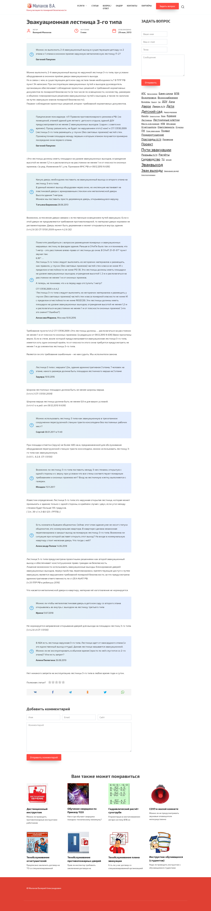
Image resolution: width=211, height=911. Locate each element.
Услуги (80, 6)
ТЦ (163, 159)
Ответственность (166, 127)
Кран (163, 116)
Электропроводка (148, 175)
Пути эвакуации (156, 149)
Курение (171, 115)
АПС (143, 93)
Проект (147, 144)
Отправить (151, 82)
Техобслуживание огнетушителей (38, 859)
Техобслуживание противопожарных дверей (84, 859)
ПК (143, 130)
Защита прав (155, 116)
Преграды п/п (151, 139)
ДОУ (164, 101)
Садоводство (150, 159)
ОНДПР (119, 6)
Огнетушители (148, 127)
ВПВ (176, 93)
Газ (159, 102)
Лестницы (146, 120)
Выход (154, 102)
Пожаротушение (152, 134)
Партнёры (147, 6)
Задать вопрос (167, 6)
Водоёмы (145, 102)
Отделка (179, 127)
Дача (172, 101)
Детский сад (151, 111)
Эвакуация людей (171, 171)
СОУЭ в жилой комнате (163, 808)
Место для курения (150, 124)
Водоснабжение (168, 97)
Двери (146, 106)
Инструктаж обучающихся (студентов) (166, 858)
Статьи (94, 6)
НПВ (163, 123)
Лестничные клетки (166, 120)
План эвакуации (153, 131)
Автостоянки (152, 94)
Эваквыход (152, 164)
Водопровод (148, 97)
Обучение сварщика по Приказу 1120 (82, 810)
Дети (170, 106)
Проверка (167, 139)
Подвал (165, 130)
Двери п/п (158, 106)
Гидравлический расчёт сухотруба (123, 810)
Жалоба (144, 116)
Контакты (132, 6)
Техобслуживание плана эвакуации (124, 859)
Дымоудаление (170, 112)
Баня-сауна (166, 93)
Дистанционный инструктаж (37, 810)
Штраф (169, 160)
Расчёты (164, 154)
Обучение (171, 123)
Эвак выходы (152, 170)
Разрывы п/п (149, 154)
